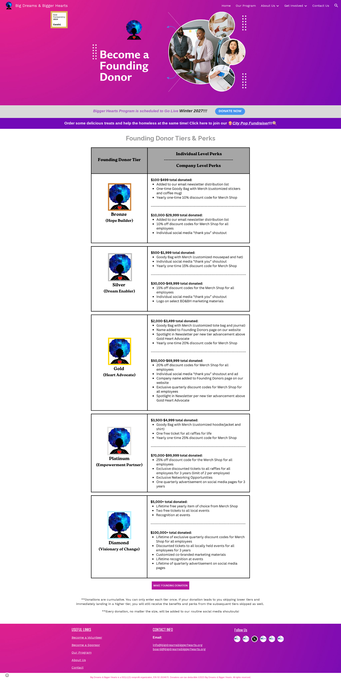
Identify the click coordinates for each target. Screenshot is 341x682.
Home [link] (226, 6)
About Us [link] (268, 6)
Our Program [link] (246, 6)
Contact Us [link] (320, 6)
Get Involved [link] (293, 6)
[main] (150, 111)
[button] (336, 5)
